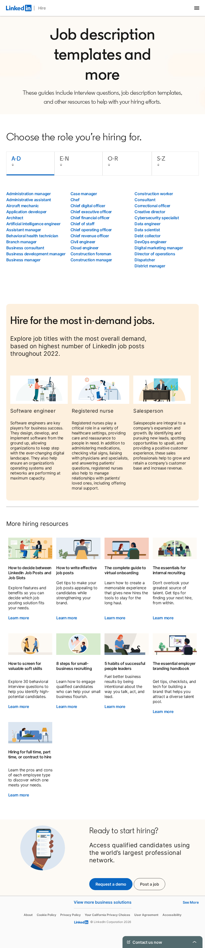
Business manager (23, 259)
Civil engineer (83, 241)
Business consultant (25, 247)
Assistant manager (23, 229)
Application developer (26, 211)
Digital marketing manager (158, 247)
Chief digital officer (87, 205)
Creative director (149, 211)
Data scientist (147, 229)
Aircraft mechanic (22, 205)
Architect (14, 217)
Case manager (83, 193)
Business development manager (36, 253)
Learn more (18, 617)
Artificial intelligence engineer (33, 223)
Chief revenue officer (89, 235)
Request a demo (111, 884)
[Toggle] (194, 942)
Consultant (144, 199)
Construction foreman (91, 253)
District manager (149, 265)
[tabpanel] (102, 230)
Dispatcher (144, 259)
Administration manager (28, 193)
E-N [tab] (64, 158)
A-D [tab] (16, 158)
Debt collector (147, 235)
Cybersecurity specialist (156, 217)
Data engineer (147, 223)
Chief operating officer (91, 229)
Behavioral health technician (32, 235)
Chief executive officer (91, 211)
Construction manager (91, 259)
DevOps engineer (150, 241)
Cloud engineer (84, 247)
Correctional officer (152, 205)
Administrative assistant (28, 199)
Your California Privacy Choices (107, 915)
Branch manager (21, 241)
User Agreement (146, 915)
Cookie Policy (46, 915)
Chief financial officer (90, 217)
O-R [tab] (113, 158)
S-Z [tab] (161, 158)
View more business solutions (103, 902)
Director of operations (154, 253)
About (28, 915)
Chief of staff (82, 223)
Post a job (152, 884)
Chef (75, 199)
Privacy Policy (70, 915)
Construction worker (153, 193)
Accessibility (172, 915)
